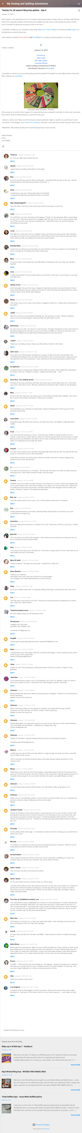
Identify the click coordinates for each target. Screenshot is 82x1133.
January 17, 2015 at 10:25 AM (25, 638)
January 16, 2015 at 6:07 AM (23, 231)
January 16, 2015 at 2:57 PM (25, 448)
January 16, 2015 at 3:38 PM (21, 467)
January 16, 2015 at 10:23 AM (29, 367)
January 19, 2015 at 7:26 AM (30, 854)
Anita (12, 190)
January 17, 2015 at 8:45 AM (28, 621)
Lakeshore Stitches (41, 63)
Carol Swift (14, 419)
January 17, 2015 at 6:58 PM (24, 769)
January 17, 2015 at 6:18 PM (26, 735)
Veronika (13, 829)
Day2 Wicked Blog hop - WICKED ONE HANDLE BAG (24, 1071)
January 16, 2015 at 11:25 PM (27, 521)
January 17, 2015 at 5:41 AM (23, 586)
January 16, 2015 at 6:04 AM (23, 214)
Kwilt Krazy (14, 326)
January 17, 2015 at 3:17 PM (26, 705)
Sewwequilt (50, 68)
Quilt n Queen (15, 868)
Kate (12, 177)
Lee (11, 597)
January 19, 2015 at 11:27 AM (48, 899)
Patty (12, 586)
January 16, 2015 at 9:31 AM (27, 326)
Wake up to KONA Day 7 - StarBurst (17, 1046)
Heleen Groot (15, 285)
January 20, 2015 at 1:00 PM (24, 961)
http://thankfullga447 (18, 203)
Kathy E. (13, 750)
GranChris (14, 521)
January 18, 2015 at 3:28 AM (26, 795)
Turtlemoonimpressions (19, 610)
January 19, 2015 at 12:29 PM (27, 918)
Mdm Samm (72, 30)
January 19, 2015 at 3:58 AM (25, 841)
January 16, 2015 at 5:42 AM (35, 203)
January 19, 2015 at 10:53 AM (30, 867)
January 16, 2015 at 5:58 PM (25, 480)
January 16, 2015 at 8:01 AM (23, 272)
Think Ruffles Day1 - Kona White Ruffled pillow (22, 1097)
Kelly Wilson (14, 944)
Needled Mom (15, 246)
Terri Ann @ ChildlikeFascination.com (24, 899)
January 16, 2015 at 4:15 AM (26, 155)
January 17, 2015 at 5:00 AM (30, 560)
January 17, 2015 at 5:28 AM (30, 571)
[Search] (79, 4)
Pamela (13, 480)
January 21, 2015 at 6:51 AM (23, 976)
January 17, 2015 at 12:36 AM (26, 534)
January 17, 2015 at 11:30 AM (24, 664)
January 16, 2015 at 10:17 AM (28, 352)
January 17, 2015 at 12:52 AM (23, 547)
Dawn (12, 649)
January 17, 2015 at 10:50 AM (24, 649)
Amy (12, 547)
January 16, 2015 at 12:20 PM (28, 419)
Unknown (13, 690)
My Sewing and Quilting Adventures (27, 3)
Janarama (14, 677)
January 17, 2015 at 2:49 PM (26, 677)
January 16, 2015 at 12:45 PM (24, 432)
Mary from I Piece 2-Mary (47, 30)
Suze (12, 432)
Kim (11, 508)
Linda (12, 231)
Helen (12, 406)
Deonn (12, 961)
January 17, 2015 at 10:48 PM (27, 784)
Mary (12, 393)
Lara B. (12, 931)
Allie (12, 976)
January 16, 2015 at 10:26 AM (43, 380)
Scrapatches (15, 367)
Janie (12, 664)
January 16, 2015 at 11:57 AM (24, 406)
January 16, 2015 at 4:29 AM (24, 166)
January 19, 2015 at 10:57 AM (30, 879)
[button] (79, 10)
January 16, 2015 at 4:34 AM (23, 190)
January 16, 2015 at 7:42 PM (25, 497)
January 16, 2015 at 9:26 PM (22, 508)
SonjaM (13, 638)
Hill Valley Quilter (41, 60)
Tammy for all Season (32, 122)
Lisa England (15, 987)
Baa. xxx (13, 497)
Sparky (12, 166)
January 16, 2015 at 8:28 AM (24, 300)
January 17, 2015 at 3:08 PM (26, 690)
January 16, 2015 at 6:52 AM (30, 246)
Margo (12, 769)
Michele (13, 842)
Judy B (12, 341)
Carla (12, 214)
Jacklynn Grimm (16, 810)
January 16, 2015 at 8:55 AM (24, 313)
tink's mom (14, 352)
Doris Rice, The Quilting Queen (22, 380)
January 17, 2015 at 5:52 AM (22, 597)
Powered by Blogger (42, 1125)
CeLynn (13, 449)
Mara (12, 259)
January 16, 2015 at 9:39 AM (24, 341)
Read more (75, 1065)
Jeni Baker (18, 76)
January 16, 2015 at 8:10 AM (29, 285)
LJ (11, 467)
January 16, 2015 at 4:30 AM (22, 177)
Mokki (12, 300)
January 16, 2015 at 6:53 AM (23, 259)
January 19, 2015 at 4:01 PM (28, 944)
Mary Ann (14, 918)
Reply (12, 161)
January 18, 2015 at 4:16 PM (26, 828)
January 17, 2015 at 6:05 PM (26, 720)
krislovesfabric (15, 855)
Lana (12, 272)
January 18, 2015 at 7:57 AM (31, 810)
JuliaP (12, 313)
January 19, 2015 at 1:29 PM (24, 931)
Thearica (13, 155)
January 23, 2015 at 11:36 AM (29, 987)
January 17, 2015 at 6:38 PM (25, 750)
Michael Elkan (45, 1129)
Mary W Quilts (15, 560)
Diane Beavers (15, 571)
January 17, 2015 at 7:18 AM (37, 610)
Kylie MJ (13, 534)
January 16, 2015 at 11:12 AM (23, 393)
